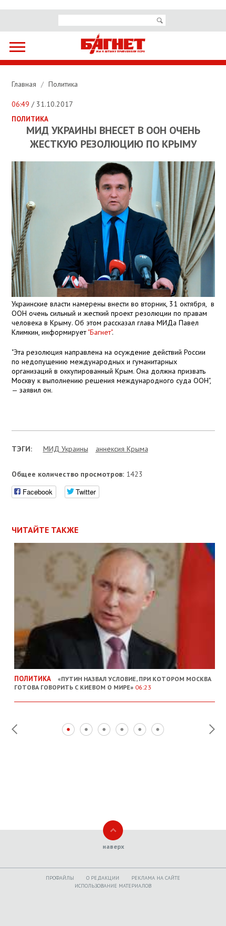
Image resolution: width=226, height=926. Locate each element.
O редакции (102, 877)
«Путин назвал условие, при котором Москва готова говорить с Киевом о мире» (112, 682)
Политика (63, 84)
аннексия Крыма (122, 449)
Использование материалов (113, 885)
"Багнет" (100, 332)
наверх (113, 846)
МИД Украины (65, 449)
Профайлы (60, 877)
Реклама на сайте (155, 877)
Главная (25, 84)
